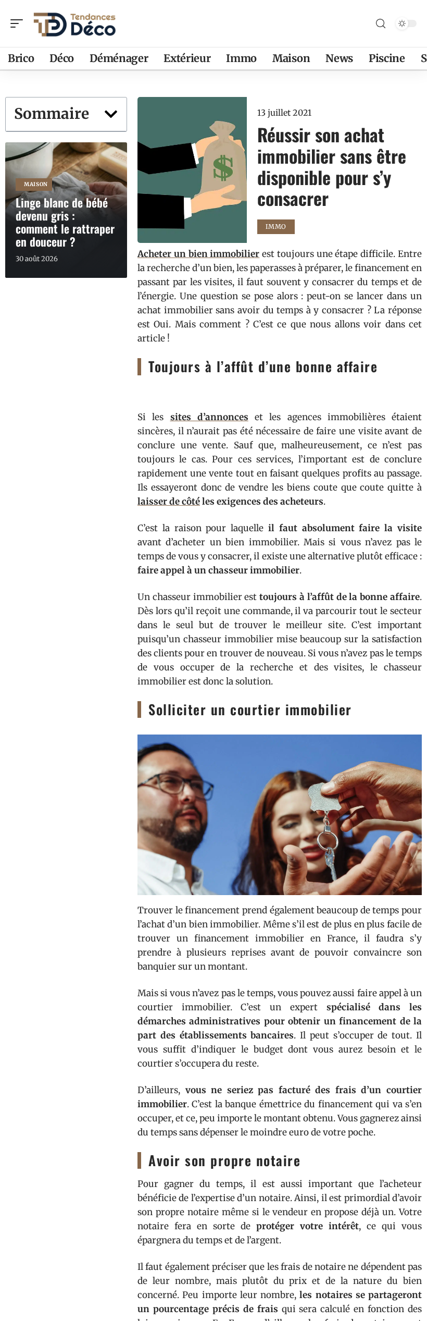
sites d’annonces (209, 417)
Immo (276, 226)
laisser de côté (168, 501)
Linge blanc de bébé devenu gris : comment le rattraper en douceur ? (65, 222)
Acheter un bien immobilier (198, 254)
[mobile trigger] (19, 23)
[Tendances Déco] (75, 23)
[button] (111, 114)
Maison (36, 184)
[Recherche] (380, 24)
